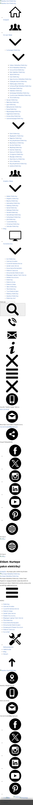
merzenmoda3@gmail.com (9, 427)
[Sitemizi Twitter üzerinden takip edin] (15, 469)
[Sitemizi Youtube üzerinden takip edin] (15, 507)
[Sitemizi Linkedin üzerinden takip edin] (15, 494)
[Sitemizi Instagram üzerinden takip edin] (15, 482)
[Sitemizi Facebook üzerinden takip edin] (15, 456)
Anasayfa (3, 571)
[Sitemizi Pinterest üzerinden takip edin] (15, 520)
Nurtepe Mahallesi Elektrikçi (9, 576)
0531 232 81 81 (4, 409)
